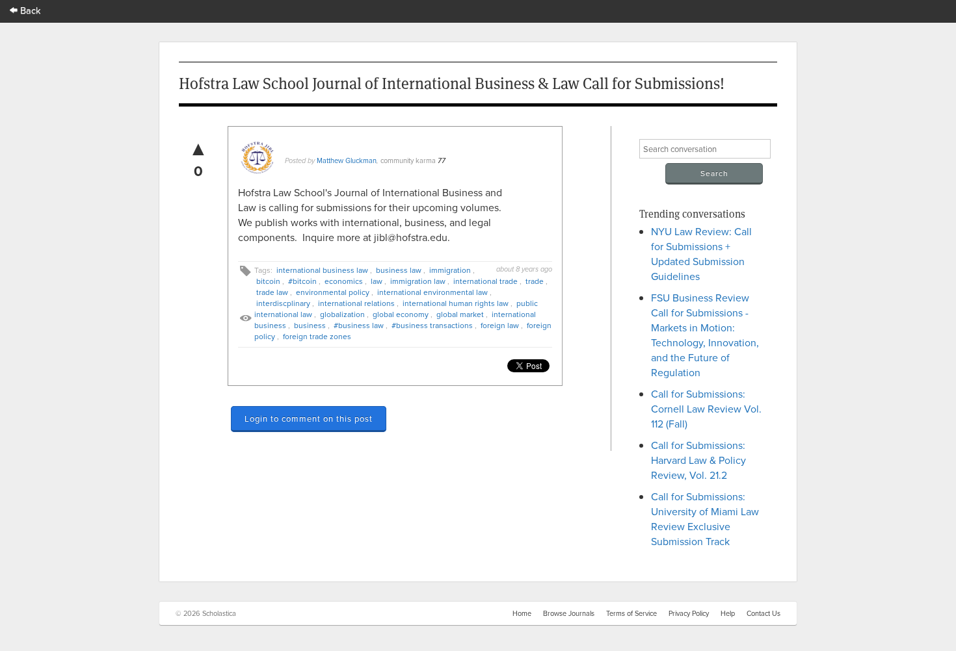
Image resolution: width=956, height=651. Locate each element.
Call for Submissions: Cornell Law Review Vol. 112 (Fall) (706, 409)
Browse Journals (568, 613)
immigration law (417, 281)
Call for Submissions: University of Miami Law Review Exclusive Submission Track (705, 518)
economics (344, 281)
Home (521, 613)
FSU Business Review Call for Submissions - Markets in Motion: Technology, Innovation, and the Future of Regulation (705, 334)
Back (29, 10)
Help (728, 613)
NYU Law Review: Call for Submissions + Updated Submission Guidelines (701, 253)
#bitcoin (302, 281)
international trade (485, 281)
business (310, 325)
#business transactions (432, 325)
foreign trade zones (317, 336)
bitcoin (268, 281)
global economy (401, 314)
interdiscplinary (283, 303)
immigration (450, 269)
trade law (272, 292)
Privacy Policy (689, 613)
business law (398, 269)
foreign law (500, 325)
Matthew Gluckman (347, 160)
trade (534, 281)
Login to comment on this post (309, 418)
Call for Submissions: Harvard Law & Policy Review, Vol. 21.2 (698, 460)
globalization (342, 314)
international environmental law (432, 292)
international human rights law (456, 303)
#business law (359, 325)
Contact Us (763, 613)
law (376, 281)
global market (460, 314)
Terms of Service (631, 613)
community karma (408, 160)
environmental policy (332, 292)
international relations (356, 303)
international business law (322, 269)
